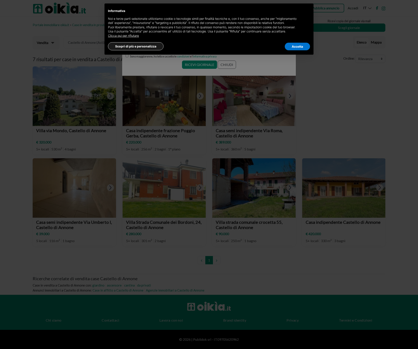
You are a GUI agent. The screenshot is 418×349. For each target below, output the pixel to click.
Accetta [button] (297, 46)
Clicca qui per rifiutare (123, 35)
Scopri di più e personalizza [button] (135, 46)
